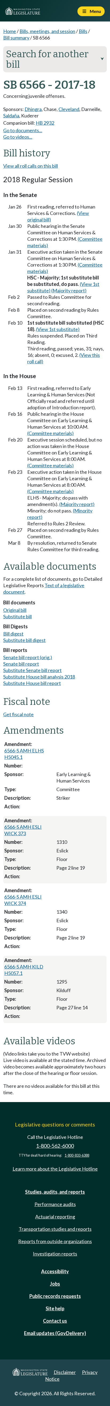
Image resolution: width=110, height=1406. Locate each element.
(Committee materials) (50, 433)
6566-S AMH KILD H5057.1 (23, 970)
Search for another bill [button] (55, 59)
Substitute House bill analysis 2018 (39, 677)
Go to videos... (17, 137)
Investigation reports (55, 1254)
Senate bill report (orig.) (27, 657)
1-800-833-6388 (77, 1155)
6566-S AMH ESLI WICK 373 (23, 830)
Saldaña (11, 116)
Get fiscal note (18, 714)
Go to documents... (22, 130)
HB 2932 (45, 123)
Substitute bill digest (24, 640)
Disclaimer (65, 1372)
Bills (83, 31)
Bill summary (16, 38)
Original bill (14, 610)
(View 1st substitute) (58, 329)
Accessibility (55, 1271)
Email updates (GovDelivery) (55, 1333)
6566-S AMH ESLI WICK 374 (23, 900)
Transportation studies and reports (55, 1229)
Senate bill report (21, 664)
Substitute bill (17, 616)
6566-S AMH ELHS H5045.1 (24, 754)
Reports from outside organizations (55, 1241)
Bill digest (13, 634)
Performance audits (55, 1204)
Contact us (55, 1321)
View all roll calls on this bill (30, 166)
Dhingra (33, 109)
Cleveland (68, 109)
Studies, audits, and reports (55, 1192)
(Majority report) (69, 290)
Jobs (55, 1284)
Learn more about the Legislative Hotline (55, 1169)
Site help (55, 1308)
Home (9, 31)
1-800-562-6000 (55, 1146)
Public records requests (55, 1296)
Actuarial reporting (55, 1217)
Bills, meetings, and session (47, 31)
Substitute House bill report (32, 683)
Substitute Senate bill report (32, 670)
